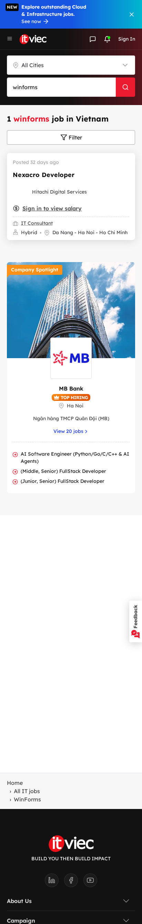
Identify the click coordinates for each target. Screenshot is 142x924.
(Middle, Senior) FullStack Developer (63, 471)
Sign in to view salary (52, 208)
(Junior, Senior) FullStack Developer (62, 481)
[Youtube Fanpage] (90, 882)
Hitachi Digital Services (59, 192)
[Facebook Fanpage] (73, 882)
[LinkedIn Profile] (54, 882)
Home (15, 782)
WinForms (27, 799)
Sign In (126, 39)
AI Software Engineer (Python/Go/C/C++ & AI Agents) (75, 457)
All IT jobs (27, 791)
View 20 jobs (68, 431)
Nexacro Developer (43, 175)
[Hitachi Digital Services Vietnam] (21, 192)
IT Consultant (37, 223)
